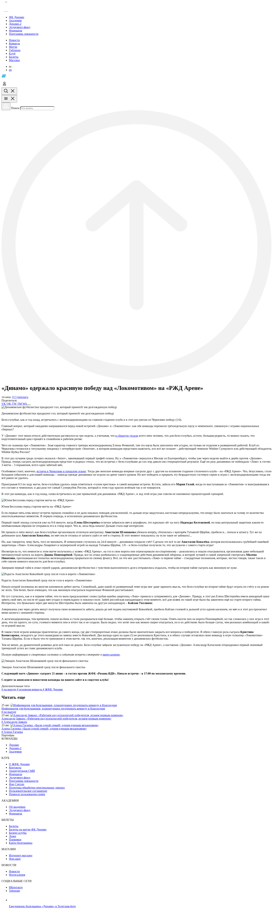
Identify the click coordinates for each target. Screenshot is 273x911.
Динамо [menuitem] (14, 744)
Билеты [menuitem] (13, 826)
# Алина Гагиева (12, 731)
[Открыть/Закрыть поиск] (9, 91)
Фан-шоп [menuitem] (15, 858)
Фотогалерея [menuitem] (17, 874)
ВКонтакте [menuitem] (16, 887)
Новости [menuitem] (14, 871)
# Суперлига (20, 397)
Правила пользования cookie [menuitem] (27, 794)
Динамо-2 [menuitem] (15, 748)
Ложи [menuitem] (12, 836)
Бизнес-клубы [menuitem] (18, 832)
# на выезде (9, 689)
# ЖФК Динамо (53, 689)
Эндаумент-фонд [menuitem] (19, 777)
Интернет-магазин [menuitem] (20, 855)
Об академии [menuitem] (17, 806)
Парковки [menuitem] (15, 839)
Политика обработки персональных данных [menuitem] (37, 787)
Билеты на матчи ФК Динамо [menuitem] (27, 829)
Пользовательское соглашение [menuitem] (28, 790)
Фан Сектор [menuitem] (16, 784)
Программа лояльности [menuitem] (23, 780)
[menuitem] (140, 17)
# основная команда (30, 689)
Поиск (15, 108)
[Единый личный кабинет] (4, 85)
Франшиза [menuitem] (15, 774)
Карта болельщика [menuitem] (20, 842)
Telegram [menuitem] (14, 890)
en (10, 69)
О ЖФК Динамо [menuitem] (19, 764)
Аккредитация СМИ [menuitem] (22, 770)
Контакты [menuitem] (15, 767)
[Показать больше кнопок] (29, 404)
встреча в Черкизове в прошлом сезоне (61, 471)
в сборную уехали (126, 435)
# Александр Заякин (14, 721)
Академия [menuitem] (15, 751)
